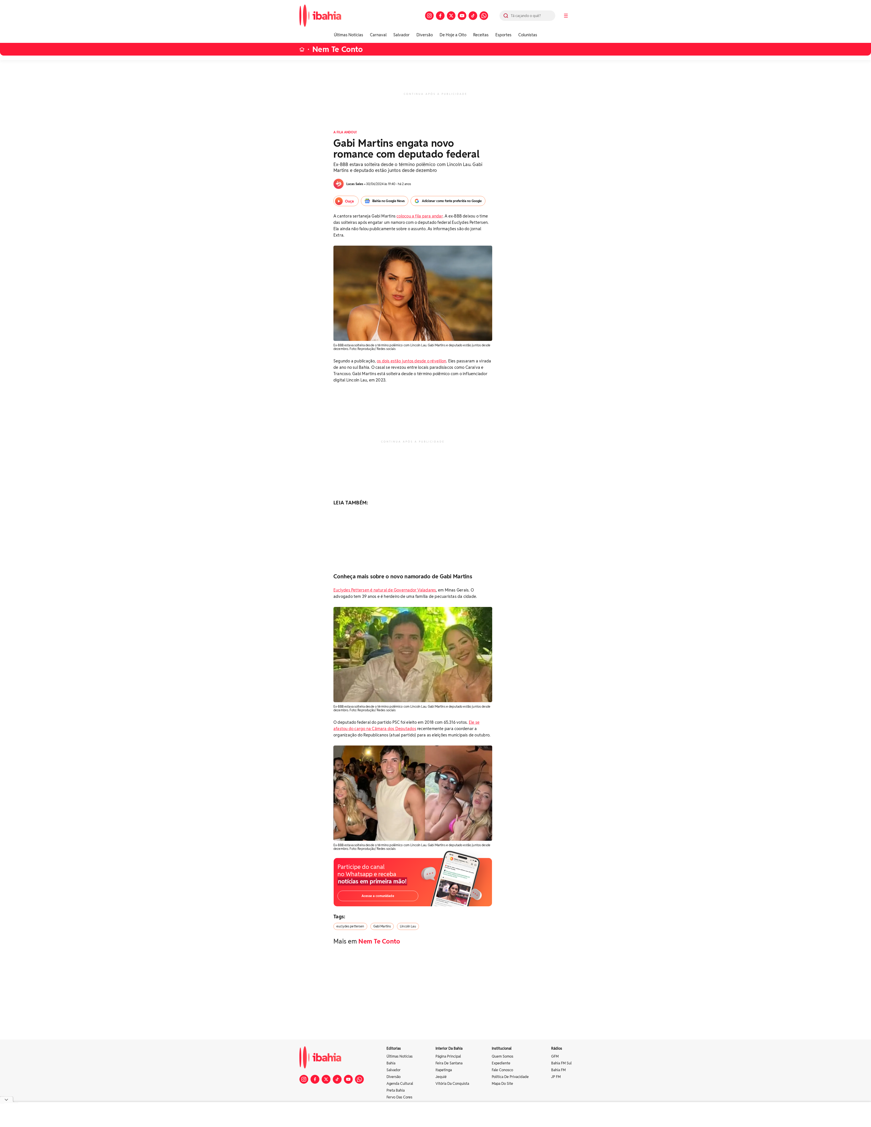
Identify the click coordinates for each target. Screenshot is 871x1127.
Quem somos (502, 1056)
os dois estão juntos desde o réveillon (411, 361)
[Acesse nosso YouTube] (462, 15)
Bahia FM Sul (561, 1063)
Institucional (501, 1048)
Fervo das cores (399, 1097)
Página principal (448, 1056)
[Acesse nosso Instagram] (429, 15)
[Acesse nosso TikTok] (473, 15)
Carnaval (378, 34)
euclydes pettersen (350, 926)
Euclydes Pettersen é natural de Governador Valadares (384, 590)
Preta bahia (396, 1090)
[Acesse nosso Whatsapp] (484, 15)
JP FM (556, 1076)
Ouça (349, 201)
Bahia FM (558, 1070)
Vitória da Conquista (452, 1083)
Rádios (556, 1048)
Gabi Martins (382, 926)
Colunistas (527, 34)
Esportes (503, 34)
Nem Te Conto (337, 49)
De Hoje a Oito (453, 34)
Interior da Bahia (449, 1048)
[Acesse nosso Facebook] (440, 15)
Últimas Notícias (348, 34)
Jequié (441, 1076)
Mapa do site (502, 1083)
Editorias (394, 1048)
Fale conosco (502, 1070)
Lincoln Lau (408, 926)
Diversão (424, 34)
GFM (555, 1056)
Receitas (481, 34)
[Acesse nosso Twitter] (451, 15)
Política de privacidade (510, 1076)
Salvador (401, 34)
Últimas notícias (400, 1056)
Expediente (501, 1063)
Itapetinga (444, 1070)
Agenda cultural (400, 1083)
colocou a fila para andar (419, 216)
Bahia (391, 1063)
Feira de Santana (449, 1063)
